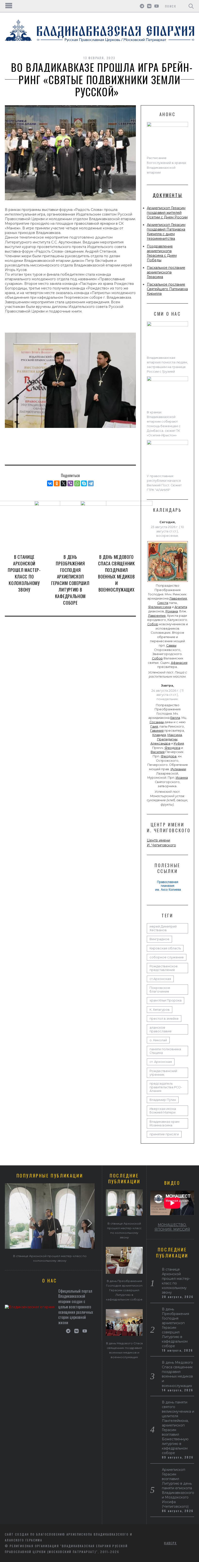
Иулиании (178, 769)
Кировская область (165, 948)
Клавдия (159, 735)
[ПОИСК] (191, 6)
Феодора (172, 748)
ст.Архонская (160, 979)
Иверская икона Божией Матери (162, 1110)
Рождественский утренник (163, 1072)
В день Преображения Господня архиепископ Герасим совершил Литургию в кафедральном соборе (70, 580)
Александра (160, 743)
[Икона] (167, 582)
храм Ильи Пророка (165, 1000)
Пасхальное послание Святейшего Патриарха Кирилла (167, 289)
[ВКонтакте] (50, 483)
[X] (63, 483)
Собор (152, 624)
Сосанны (156, 722)
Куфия (179, 743)
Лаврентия (178, 598)
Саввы (171, 645)
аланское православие (160, 1029)
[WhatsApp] (77, 483)
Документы (167, 195)
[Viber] (70, 483)
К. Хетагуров (159, 1009)
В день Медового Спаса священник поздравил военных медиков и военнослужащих (116, 573)
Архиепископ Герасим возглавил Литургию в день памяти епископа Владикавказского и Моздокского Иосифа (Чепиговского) (178, 1488)
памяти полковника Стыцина (165, 1051)
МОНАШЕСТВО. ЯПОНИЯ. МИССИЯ (172, 1227)
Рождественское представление (163, 968)
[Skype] (84, 483)
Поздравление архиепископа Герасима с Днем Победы (162, 253)
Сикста (162, 603)
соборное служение (166, 957)
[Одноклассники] (57, 483)
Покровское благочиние (159, 989)
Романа (172, 611)
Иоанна (182, 777)
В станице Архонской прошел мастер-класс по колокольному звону (24, 573)
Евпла (175, 718)
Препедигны (167, 739)
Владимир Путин (162, 1100)
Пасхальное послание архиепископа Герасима (166, 272)
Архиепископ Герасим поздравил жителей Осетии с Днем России (167, 212)
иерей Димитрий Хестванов (163, 928)
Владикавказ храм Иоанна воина (164, 1123)
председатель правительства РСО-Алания (165, 1087)
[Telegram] (91, 483)
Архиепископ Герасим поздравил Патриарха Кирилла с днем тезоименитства (166, 232)
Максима (174, 735)
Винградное (159, 939)
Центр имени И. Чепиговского (161, 842)
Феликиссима (159, 607)
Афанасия (179, 663)
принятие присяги (164, 1134)
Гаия (154, 726)
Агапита (180, 607)
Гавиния (157, 730)
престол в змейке (164, 1018)
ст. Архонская (160, 1062)
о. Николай (158, 1040)
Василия (158, 752)
